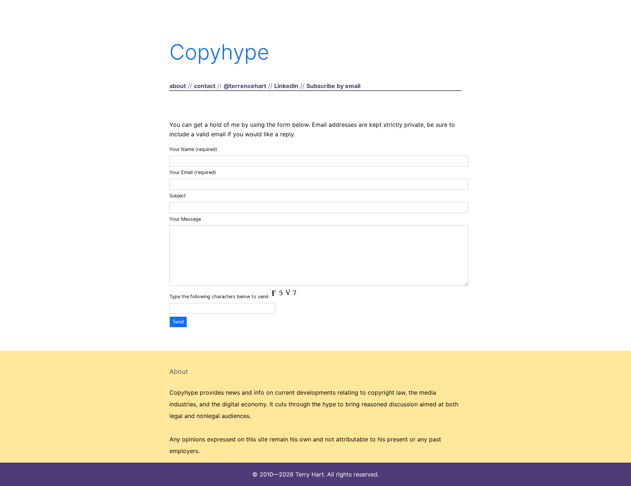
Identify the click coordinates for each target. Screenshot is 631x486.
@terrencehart (244, 86)
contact (204, 86)
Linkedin (286, 86)
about (177, 86)
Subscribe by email (333, 86)
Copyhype (219, 52)
